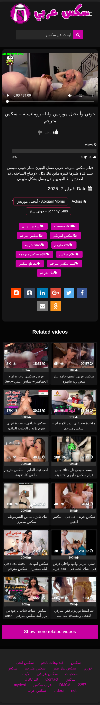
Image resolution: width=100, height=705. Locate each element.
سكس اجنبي (30, 226)
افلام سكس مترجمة (32, 254)
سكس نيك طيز (64, 668)
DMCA (64, 685)
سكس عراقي (47, 674)
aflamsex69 (62, 226)
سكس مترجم (29, 235)
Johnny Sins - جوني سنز (48, 211)
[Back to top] (85, 691)
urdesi (58, 690)
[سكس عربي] (50, 14)
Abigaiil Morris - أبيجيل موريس (41, 201)
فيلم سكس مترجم (62, 263)
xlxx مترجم (62, 245)
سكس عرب (36, 690)
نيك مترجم (47, 273)
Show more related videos (50, 631)
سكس (76, 663)
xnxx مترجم (33, 245)
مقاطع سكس (28, 263)
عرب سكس (42, 685)
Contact (51, 679)
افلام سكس (67, 254)
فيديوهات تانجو (52, 663)
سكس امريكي (63, 235)
